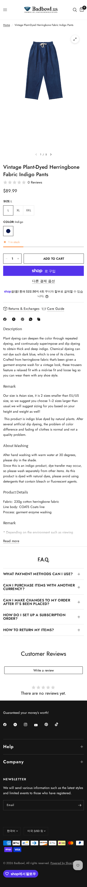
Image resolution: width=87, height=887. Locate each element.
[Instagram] (28, 724)
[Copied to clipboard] (39, 319)
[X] (14, 319)
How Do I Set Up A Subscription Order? (34, 616)
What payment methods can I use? (38, 573)
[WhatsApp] (31, 319)
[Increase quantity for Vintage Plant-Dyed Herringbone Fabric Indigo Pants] (18, 258)
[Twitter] (18, 724)
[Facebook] (5, 319)
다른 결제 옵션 (43, 281)
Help (8, 746)
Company (13, 762)
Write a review (43, 670)
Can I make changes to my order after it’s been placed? (36, 602)
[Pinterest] (23, 319)
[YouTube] (39, 725)
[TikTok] (59, 724)
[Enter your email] (79, 805)
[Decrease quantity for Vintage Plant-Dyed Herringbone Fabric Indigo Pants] (6, 258)
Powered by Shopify (62, 863)
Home (6, 25)
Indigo (8, 231)
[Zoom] (75, 39)
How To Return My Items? (28, 629)
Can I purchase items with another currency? (39, 587)
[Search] (74, 10)
